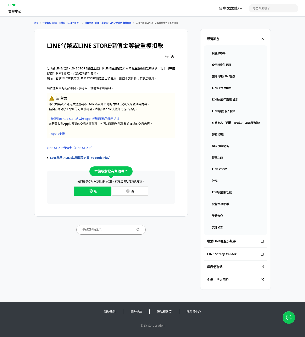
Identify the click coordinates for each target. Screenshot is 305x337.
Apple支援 (58, 134)
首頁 (36, 22)
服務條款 (136, 312)
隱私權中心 (194, 312)
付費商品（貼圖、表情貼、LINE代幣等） (62, 22)
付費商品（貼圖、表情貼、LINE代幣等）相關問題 (108, 22)
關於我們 (110, 312)
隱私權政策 (164, 312)
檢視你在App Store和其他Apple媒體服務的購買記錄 (85, 119)
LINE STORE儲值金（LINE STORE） (70, 148)
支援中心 (15, 11)
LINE (12, 5)
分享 (167, 56)
